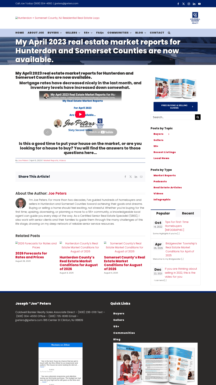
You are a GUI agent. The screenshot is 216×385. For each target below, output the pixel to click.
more (42, 367)
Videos (62, 160)
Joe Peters (23, 160)
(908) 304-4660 (26, 316)
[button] (169, 33)
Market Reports (51, 160)
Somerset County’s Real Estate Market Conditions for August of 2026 (124, 263)
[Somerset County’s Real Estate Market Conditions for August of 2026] (124, 243)
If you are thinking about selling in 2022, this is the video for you (181, 272)
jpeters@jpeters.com (66, 3)
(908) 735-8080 (58, 316)
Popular (163, 213)
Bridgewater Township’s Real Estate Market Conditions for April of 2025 (181, 249)
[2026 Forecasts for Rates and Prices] (36, 243)
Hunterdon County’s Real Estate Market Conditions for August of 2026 (79, 263)
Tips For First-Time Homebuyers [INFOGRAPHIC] (177, 226)
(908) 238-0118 (87, 312)
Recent (188, 213)
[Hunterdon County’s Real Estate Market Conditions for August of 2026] (80, 243)
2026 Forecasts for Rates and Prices (31, 255)
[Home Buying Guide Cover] (176, 78)
